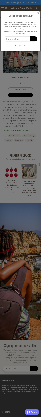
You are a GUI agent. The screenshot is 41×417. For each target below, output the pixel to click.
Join (33, 39)
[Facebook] (15, 45)
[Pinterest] (20, 45)
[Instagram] (24, 45)
